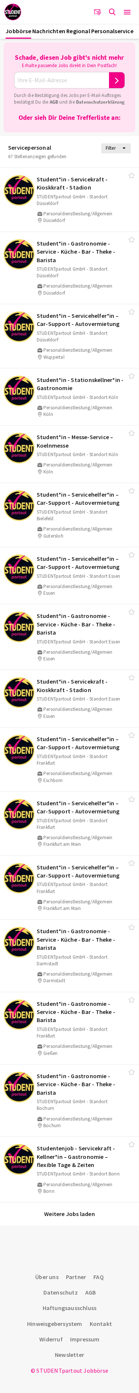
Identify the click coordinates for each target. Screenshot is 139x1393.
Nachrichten (48, 31)
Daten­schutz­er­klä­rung (100, 102)
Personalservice (112, 31)
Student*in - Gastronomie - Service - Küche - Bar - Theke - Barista (76, 252)
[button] (127, 12)
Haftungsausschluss (70, 1308)
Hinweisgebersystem (54, 1323)
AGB (54, 102)
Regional (78, 31)
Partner (76, 1277)
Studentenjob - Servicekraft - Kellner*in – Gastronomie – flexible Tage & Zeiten (76, 1156)
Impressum (85, 1339)
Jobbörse (18, 31)
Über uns (47, 1277)
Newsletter (69, 1354)
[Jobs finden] (112, 12)
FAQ (98, 1277)
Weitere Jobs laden (69, 1213)
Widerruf (51, 1339)
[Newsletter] (97, 12)
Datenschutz (60, 1292)
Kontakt (101, 1323)
